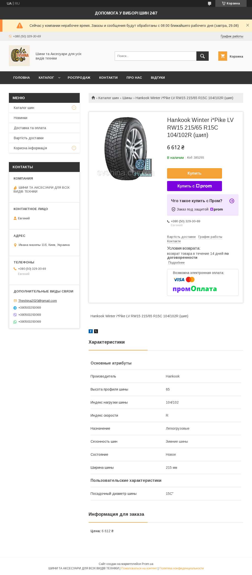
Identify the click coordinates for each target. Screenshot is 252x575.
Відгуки (158, 77)
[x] (96, 332)
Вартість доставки (29, 138)
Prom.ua (147, 564)
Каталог (46, 77)
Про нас (134, 77)
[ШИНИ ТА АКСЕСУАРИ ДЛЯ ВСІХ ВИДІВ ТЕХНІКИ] (19, 65)
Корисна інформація (30, 148)
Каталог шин (108, 98)
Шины (127, 98)
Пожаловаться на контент (139, 568)
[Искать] (202, 56)
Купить (195, 173)
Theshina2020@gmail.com (37, 301)
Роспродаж (79, 77)
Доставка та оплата (30, 128)
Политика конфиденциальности (181, 568)
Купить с (186, 186)
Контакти (108, 77)
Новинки (20, 118)
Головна (21, 77)
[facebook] (91, 332)
